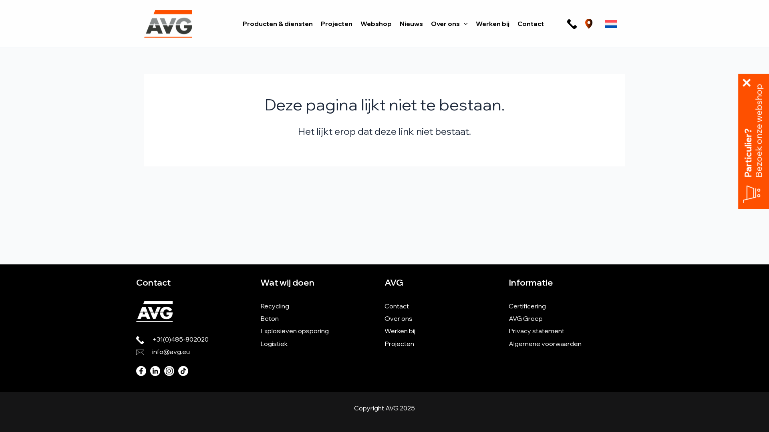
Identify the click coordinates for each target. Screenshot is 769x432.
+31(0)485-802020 (180, 339)
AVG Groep (526, 318)
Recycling (274, 306)
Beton (269, 318)
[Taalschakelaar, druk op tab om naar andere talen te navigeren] (611, 24)
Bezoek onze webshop (759, 131)
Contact (396, 306)
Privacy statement (536, 331)
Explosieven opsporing (294, 331)
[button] (464, 24)
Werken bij (399, 331)
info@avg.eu (171, 352)
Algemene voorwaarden (545, 344)
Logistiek (274, 344)
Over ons (398, 318)
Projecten (399, 344)
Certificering (527, 306)
